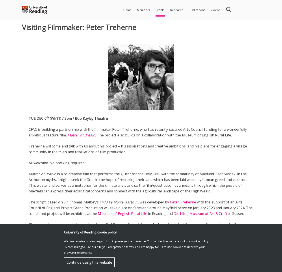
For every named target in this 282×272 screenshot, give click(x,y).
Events (160, 10)
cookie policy (199, 241)
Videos (215, 10)
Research (176, 10)
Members (143, 10)
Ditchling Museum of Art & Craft (200, 213)
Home (127, 10)
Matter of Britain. (82, 135)
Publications (197, 10)
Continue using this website (89, 262)
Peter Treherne (183, 202)
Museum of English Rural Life (122, 213)
